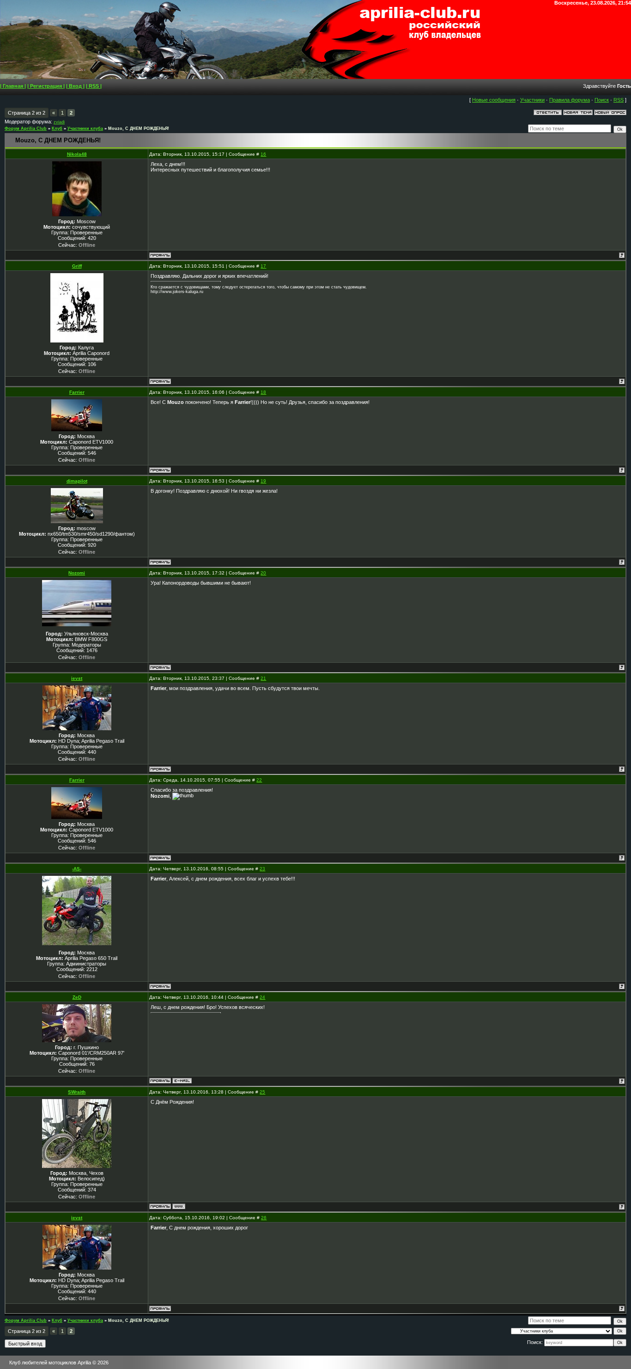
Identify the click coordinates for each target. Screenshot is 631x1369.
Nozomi (76, 572)
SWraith (76, 1091)
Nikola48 (77, 154)
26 (264, 1217)
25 (262, 1091)
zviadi (59, 122)
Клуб (57, 128)
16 (263, 154)
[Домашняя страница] (178, 1206)
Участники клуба (85, 128)
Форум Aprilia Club (26, 128)
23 (262, 868)
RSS (618, 100)
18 (263, 392)
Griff (77, 266)
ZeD (77, 997)
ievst (76, 678)
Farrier (77, 392)
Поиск (602, 100)
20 (263, 572)
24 (262, 997)
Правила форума (569, 100)
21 (263, 678)
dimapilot (77, 480)
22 (259, 779)
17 (263, 266)
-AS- (76, 868)
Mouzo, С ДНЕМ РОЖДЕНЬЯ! (138, 128)
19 (263, 480)
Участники (532, 100)
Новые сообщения (494, 100)
